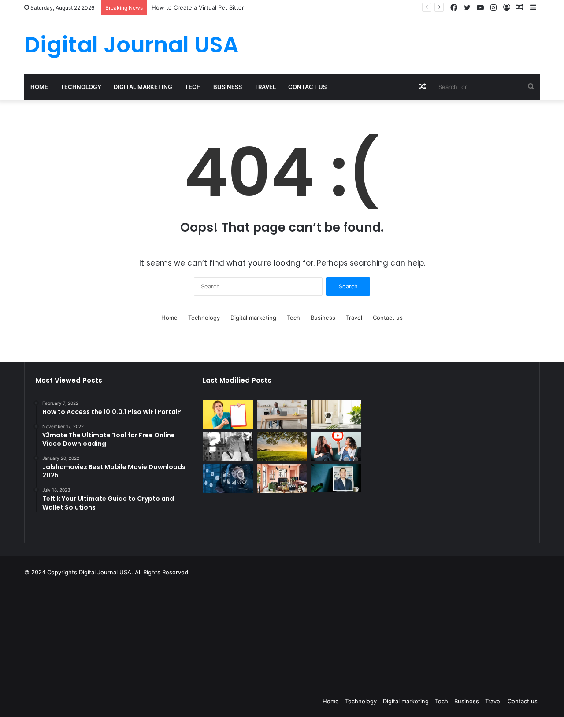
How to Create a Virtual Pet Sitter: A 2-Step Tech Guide (228, 7)
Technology (80, 86)
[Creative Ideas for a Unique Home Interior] (282, 478)
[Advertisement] (326, 634)
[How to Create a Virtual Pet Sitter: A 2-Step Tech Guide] (336, 414)
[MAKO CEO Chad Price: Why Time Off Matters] (336, 478)
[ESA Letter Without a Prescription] (228, 414)
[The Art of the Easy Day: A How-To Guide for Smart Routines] (282, 414)
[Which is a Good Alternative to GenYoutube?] (336, 446)
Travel (265, 86)
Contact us (307, 86)
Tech (193, 86)
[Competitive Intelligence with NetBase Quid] (228, 478)
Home (39, 86)
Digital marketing (143, 86)
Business (227, 86)
